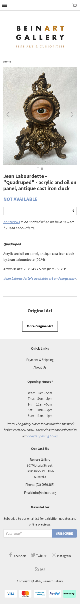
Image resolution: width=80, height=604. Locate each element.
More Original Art (40, 326)
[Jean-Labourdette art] (40, 163)
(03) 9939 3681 (45, 484)
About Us (40, 367)
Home (7, 62)
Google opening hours (42, 436)
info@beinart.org (44, 493)
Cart (76, 7)
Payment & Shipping (40, 360)
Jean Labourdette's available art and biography (39, 278)
